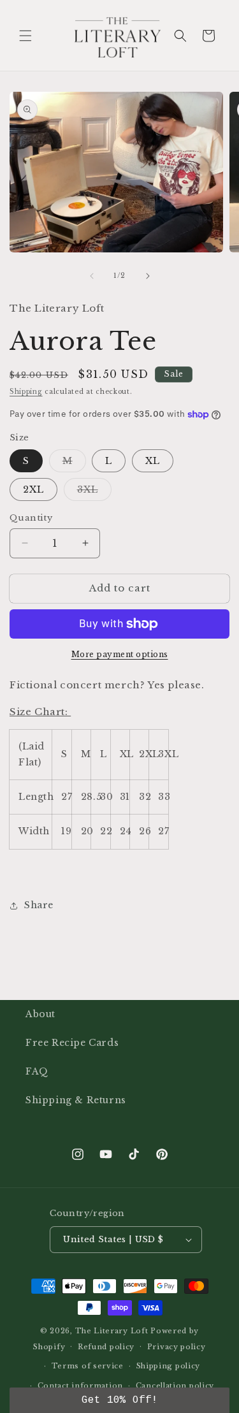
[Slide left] (92, 276)
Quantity (31, 517)
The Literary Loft (111, 1330)
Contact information (80, 1385)
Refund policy (106, 1346)
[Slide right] (148, 276)
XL (152, 461)
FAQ (36, 1071)
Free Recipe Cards (72, 1042)
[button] (25, 36)
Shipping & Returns (75, 1100)
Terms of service (88, 1365)
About (40, 1014)
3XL (94, 492)
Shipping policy (168, 1365)
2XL (33, 489)
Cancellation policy (175, 1385)
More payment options (119, 654)
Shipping (26, 392)
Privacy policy (176, 1346)
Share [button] (39, 905)
